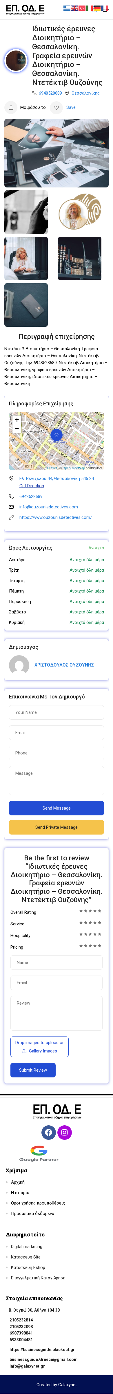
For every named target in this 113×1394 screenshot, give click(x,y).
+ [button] (17, 419)
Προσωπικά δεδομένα (32, 1213)
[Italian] (90, 7)
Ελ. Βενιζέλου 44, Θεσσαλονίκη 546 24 (56, 478)
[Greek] (67, 7)
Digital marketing (26, 1246)
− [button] (17, 428)
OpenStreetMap (74, 467)
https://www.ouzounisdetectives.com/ (55, 517)
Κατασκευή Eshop (28, 1267)
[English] (75, 7)
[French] (105, 7)
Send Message (57, 808)
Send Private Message (56, 827)
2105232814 (21, 1320)
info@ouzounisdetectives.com (48, 507)
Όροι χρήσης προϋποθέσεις (38, 1203)
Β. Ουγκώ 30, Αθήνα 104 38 (34, 1310)
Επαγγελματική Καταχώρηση (38, 1278)
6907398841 (21, 1333)
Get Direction (31, 485)
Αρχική (18, 1182)
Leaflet (52, 467)
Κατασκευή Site (26, 1257)
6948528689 (50, 93)
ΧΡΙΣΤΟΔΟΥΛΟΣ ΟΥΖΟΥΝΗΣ (64, 665)
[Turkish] (82, 7)
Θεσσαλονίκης (86, 93)
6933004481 (21, 1339)
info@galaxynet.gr (27, 1366)
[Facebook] (48, 1132)
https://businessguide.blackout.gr (42, 1349)
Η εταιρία (20, 1192)
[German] (97, 7)
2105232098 (21, 1326)
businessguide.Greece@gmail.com (44, 1359)
